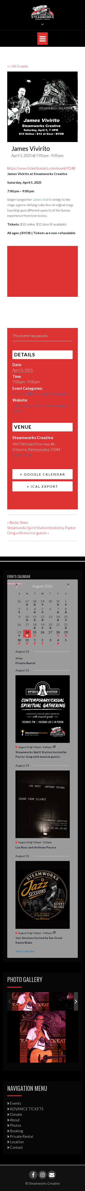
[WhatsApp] (42, 318)
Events (15, 1103)
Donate (16, 1114)
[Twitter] (21, 318)
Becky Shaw (17, 522)
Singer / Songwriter (54, 393)
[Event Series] (54, 747)
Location (17, 1141)
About (15, 1120)
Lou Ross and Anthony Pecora (35, 847)
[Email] (32, 318)
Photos (15, 1125)
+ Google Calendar (42, 474)
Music (32, 393)
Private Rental (25, 663)
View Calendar (24, 951)
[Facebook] (11, 318)
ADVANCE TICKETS (26, 1108)
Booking (16, 1131)
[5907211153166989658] (30, 1001)
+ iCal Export (42, 486)
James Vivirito (42, 199)
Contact (16, 1147)
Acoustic (19, 393)
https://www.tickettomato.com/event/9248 (41, 168)
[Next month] (68, 586)
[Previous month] (16, 586)
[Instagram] (42, 1175)
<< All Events (17, 66)
